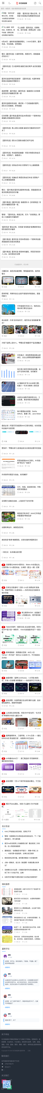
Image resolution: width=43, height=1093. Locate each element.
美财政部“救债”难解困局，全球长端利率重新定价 (20, 540)
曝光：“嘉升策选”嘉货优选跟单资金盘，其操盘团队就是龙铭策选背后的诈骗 (21, 191)
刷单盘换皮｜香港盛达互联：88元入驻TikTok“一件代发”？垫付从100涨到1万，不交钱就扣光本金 (21, 655)
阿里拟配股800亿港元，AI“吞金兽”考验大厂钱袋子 (28, 461)
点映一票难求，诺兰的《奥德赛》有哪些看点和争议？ (22, 863)
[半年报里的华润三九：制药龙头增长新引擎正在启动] (8, 310)
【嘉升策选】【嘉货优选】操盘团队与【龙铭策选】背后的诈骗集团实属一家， (21, 203)
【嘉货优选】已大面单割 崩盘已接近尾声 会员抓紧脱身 (21, 67)
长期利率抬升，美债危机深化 (12, 527)
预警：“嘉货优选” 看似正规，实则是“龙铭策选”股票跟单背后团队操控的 (28, 15)
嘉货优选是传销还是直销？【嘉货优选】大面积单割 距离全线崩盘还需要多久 (21, 79)
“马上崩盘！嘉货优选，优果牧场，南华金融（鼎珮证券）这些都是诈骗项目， (29, 29)
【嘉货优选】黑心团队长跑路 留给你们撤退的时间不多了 (21, 129)
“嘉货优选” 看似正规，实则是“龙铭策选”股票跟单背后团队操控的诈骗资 (21, 228)
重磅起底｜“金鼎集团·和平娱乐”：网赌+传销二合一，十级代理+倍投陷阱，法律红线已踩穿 (21, 852)
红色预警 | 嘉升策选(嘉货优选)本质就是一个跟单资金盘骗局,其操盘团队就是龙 (21, 116)
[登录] (35, 3)
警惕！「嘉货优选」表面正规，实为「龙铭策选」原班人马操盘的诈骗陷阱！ (21, 215)
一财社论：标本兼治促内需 (12, 552)
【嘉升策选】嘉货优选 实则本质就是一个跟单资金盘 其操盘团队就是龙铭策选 (21, 240)
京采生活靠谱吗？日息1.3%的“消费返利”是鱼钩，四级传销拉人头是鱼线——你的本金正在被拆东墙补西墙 (21, 590)
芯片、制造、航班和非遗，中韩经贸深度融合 (29, 488)
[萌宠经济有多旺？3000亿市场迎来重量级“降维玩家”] (8, 517)
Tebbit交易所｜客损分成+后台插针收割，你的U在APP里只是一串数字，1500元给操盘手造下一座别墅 (21, 629)
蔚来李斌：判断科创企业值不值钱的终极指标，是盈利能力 (21, 294)
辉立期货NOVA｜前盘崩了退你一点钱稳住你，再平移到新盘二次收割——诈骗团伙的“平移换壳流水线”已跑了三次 (29, 616)
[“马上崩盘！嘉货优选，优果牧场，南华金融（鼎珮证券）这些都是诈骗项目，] (8, 31)
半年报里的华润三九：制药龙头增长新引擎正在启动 (29, 307)
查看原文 (7, 967)
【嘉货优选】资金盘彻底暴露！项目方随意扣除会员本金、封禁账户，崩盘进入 (21, 154)
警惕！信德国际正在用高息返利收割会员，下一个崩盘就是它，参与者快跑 (23, 837)
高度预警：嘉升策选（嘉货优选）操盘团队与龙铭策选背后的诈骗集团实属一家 (21, 92)
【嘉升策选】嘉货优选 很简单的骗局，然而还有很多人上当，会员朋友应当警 (21, 252)
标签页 (8, 8)
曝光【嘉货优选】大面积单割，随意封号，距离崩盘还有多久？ (21, 55)
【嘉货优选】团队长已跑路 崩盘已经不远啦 (18, 140)
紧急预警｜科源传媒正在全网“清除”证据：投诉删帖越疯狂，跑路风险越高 (21, 701)
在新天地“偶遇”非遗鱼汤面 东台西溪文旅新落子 (21, 877)
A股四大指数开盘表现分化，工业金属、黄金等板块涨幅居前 (28, 398)
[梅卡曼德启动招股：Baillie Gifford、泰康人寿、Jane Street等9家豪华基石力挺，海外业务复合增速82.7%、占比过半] (8, 415)
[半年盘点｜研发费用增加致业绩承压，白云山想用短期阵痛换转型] (8, 359)
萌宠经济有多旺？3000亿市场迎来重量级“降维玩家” (29, 514)
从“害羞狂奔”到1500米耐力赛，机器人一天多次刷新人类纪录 (28, 384)
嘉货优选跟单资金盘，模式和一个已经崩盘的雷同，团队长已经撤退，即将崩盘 (21, 104)
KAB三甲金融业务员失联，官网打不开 (18, 831)
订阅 (29, 1051)
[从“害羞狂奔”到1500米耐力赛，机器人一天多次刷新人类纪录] (8, 387)
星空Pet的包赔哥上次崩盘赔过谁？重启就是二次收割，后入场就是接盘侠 (22, 844)
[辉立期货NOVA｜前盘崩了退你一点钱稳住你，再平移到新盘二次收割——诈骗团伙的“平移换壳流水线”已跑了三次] (8, 616)
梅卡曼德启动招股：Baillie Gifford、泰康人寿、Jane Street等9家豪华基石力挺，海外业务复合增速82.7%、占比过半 (29, 415)
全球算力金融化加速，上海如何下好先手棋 (17, 501)
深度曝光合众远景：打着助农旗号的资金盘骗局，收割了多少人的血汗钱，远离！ (23, 871)
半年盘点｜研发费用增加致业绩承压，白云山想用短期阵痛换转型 (29, 357)
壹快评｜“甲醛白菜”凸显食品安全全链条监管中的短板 (21, 448)
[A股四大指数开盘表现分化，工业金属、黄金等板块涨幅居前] (8, 401)
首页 (2, 8)
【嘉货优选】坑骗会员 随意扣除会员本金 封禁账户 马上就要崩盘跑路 (20, 178)
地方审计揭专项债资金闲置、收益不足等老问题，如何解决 (29, 370)
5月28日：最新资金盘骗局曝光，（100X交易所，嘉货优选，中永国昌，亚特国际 (21, 42)
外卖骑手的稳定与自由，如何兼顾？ (15, 474)
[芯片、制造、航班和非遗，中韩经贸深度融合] (8, 491)
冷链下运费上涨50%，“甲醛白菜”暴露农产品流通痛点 (21, 343)
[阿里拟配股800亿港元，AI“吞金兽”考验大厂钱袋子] (8, 464)
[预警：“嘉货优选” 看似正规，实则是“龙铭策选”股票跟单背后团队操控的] (8, 17)
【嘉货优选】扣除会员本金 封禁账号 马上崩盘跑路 (20, 165)
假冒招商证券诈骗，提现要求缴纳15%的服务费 (21, 858)
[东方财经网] (21, 5)
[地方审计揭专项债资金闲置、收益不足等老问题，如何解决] (8, 373)
